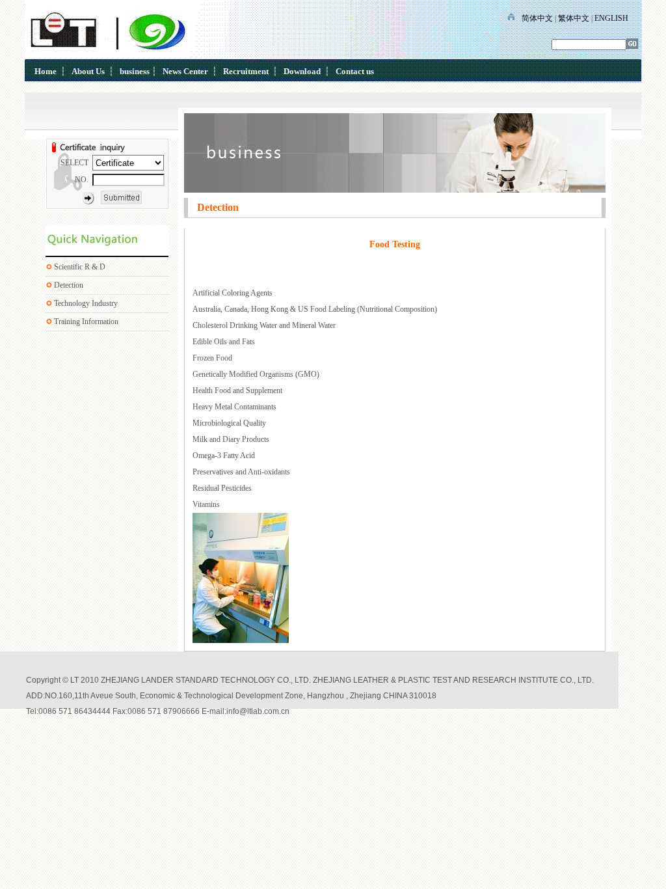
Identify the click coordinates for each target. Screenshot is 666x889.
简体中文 (537, 18)
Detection (68, 285)
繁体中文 (573, 18)
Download (302, 71)
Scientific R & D (79, 266)
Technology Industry (86, 303)
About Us (88, 71)
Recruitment (246, 71)
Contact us (355, 71)
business (135, 71)
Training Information (86, 321)
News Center (185, 71)
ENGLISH (611, 18)
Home (45, 71)
